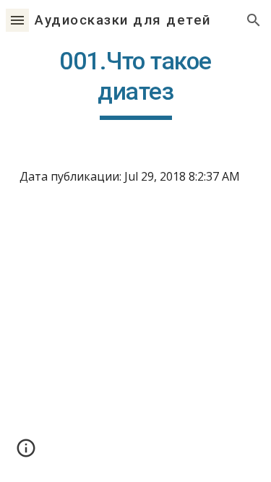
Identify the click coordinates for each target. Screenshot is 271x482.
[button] (17, 20)
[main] (136, 83)
